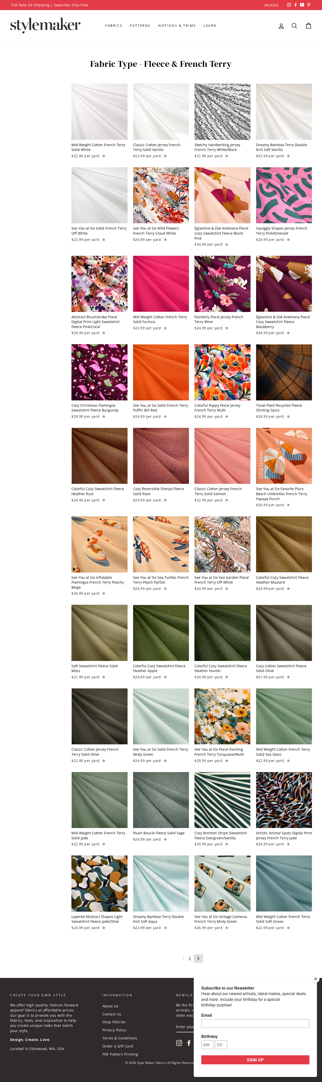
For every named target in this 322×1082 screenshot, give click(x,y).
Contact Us (112, 1014)
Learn (210, 25)
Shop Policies (114, 1022)
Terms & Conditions (119, 1038)
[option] (161, 5)
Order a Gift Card (117, 1046)
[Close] (315, 979)
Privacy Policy (114, 1030)
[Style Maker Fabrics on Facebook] (189, 1043)
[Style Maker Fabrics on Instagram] (179, 1043)
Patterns (140, 25)
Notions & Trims (177, 25)
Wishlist (271, 5)
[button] (103, 155)
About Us (110, 1006)
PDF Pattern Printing (120, 1054)
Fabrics (113, 25)
